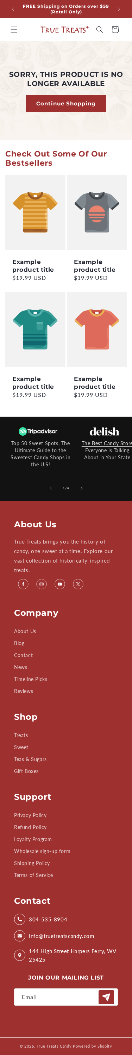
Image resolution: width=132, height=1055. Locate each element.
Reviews (23, 691)
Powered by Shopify (92, 1046)
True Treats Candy (54, 1046)
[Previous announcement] (13, 9)
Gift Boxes (26, 771)
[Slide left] (50, 488)
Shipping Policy (32, 863)
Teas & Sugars (30, 759)
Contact (23, 655)
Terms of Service (33, 875)
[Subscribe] (106, 997)
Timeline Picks (30, 679)
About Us (25, 631)
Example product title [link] (33, 265)
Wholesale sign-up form (42, 851)
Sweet (21, 747)
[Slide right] (81, 488)
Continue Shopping (66, 103)
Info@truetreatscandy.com (61, 936)
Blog (19, 643)
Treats (21, 735)
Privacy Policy (30, 815)
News (20, 667)
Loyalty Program (33, 839)
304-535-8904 (48, 919)
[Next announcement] (119, 9)
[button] (14, 29)
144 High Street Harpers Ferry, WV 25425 (72, 955)
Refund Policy (30, 827)
